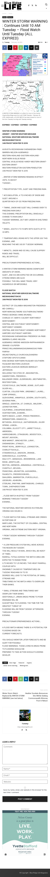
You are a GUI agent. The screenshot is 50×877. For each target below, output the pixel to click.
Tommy (6, 42)
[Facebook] (29, 5)
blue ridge (12, 663)
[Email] (31, 47)
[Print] (36, 47)
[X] (10, 47)
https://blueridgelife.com (25, 727)
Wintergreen (24, 665)
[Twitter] (32, 5)
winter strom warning (10, 665)
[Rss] (36, 5)
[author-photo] (25, 715)
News (10, 13)
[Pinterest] (15, 47)
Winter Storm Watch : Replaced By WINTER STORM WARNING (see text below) (13, 695)
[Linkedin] (26, 47)
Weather (10, 17)
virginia (29, 663)
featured (21, 663)
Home (4, 13)
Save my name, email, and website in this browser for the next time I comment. (25, 791)
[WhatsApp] (20, 47)
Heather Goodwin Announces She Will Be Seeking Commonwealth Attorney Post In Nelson (36, 697)
